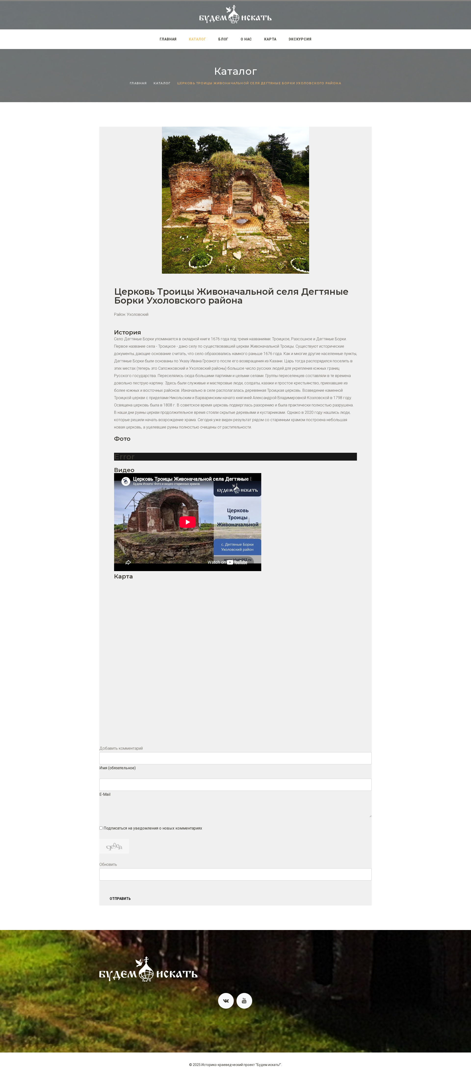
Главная (168, 39)
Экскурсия (300, 39)
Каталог (197, 39)
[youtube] (244, 1001)
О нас (246, 39)
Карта (270, 39)
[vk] (226, 1001)
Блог (223, 39)
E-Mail (104, 794)
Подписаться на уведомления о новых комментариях (153, 828)
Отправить (120, 899)
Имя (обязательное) (117, 768)
